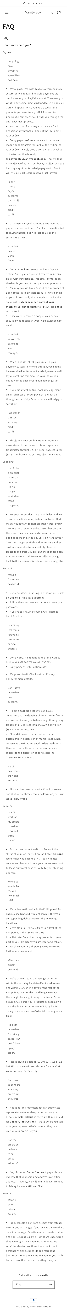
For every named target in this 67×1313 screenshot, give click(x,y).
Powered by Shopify (42, 1306)
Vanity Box (28, 1306)
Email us (36, 399)
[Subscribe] (50, 1285)
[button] (7, 12)
